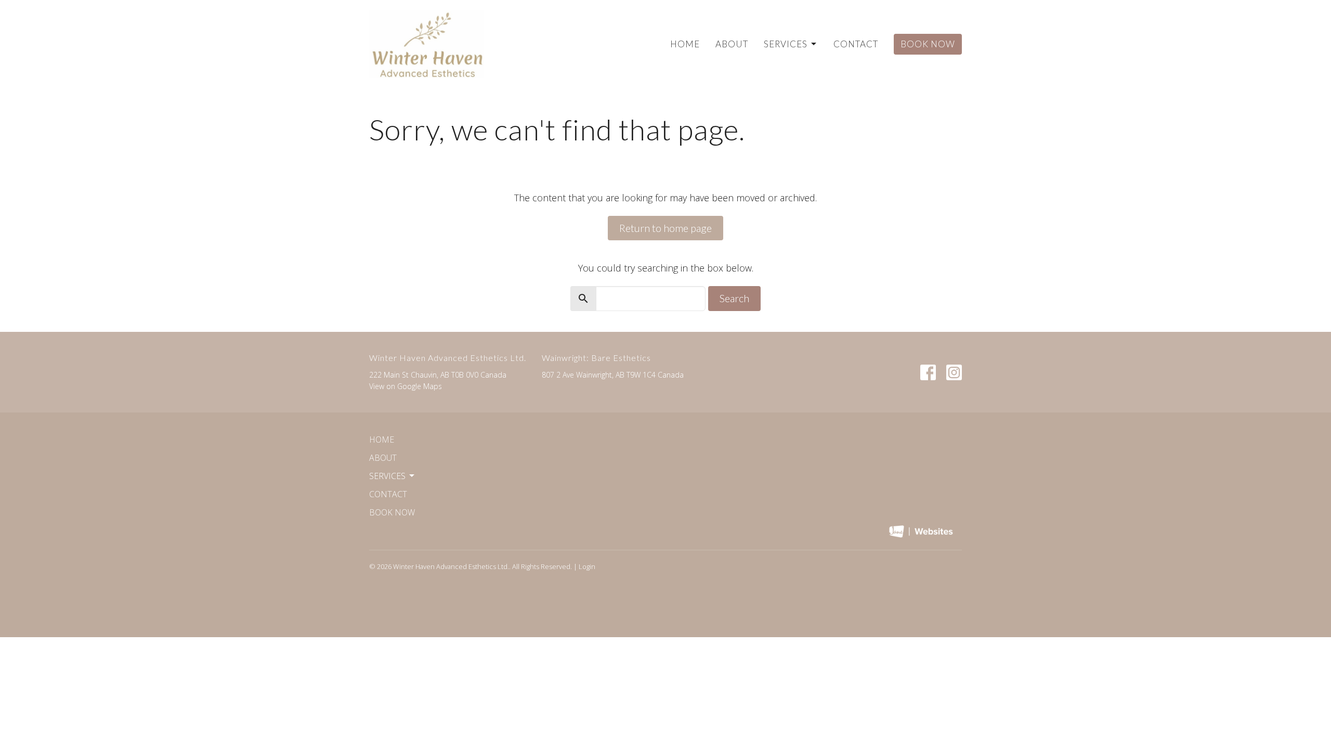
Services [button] (387, 476)
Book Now (928, 43)
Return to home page (665, 228)
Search (734, 298)
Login (587, 566)
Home (685, 43)
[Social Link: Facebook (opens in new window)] (928, 372)
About (731, 43)
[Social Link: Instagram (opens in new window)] (954, 372)
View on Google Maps (405, 386)
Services (785, 43)
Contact (855, 43)
